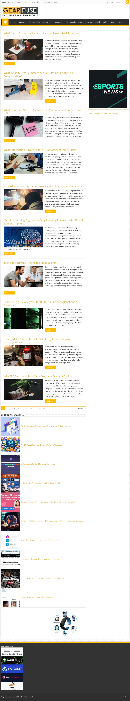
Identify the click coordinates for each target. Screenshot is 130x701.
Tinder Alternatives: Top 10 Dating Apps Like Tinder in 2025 (42, 578)
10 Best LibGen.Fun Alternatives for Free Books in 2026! (40, 483)
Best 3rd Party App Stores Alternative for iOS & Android (41, 540)
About (19, 2)
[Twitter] (112, 2)
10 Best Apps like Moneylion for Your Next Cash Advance (41, 559)
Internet (90, 22)
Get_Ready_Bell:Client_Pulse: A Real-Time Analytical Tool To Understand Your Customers (52, 521)
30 (35, 408)
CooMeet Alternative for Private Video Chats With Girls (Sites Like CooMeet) (48, 502)
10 (26, 408)
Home (5, 22)
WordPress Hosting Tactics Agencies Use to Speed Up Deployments (45, 426)
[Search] (127, 2)
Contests (57, 2)
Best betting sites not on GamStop (103, 114)
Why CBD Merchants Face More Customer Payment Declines (39, 376)
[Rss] (108, 2)
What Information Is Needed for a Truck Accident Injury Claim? (40, 149)
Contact (26, 2)
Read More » (9, 64)
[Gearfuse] (20, 11)
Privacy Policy (47, 2)
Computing (59, 22)
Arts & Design (47, 22)
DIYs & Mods (71, 22)
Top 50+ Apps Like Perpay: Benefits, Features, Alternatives (41, 445)
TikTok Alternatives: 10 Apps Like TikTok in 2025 (38, 597)
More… (121, 22)
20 (31, 408)
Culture (106, 22)
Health (113, 22)
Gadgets (22, 22)
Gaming (81, 22)
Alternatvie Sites (34, 22)
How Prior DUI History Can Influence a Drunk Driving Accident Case (43, 186)
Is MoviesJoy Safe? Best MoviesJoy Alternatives (38, 464)
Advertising (35, 2)
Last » (45, 408)
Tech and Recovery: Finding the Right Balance (30, 262)
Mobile (98, 22)
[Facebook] (110, 2)
